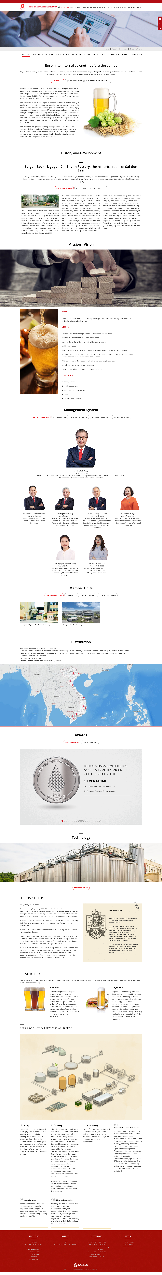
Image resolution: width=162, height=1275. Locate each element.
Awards (125, 54)
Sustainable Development (104, 7)
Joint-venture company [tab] (107, 595)
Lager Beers (118, 987)
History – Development (43, 54)
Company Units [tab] (71, 595)
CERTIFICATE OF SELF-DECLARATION (65, 1244)
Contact (132, 7)
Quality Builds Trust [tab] (74, 81)
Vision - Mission (62, 54)
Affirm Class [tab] (57, 81)
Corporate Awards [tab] (90, 742)
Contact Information (96, 1257)
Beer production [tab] (81, 888)
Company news (128, 1242)
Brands (73, 7)
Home (59, 7)
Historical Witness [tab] (64, 188)
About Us (65, 7)
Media (89, 7)
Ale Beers (54, 987)
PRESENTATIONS (96, 1254)
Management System (81, 54)
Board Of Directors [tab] (41, 417)
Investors (81, 7)
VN (141, 7)
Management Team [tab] (60, 417)
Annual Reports (97, 1249)
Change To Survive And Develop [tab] (98, 81)
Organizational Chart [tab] (79, 417)
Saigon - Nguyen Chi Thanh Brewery (35, 625)
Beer (65, 1242)
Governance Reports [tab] (121, 417)
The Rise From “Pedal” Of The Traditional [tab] (91, 188)
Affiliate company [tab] (87, 595)
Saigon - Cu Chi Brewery (72, 625)
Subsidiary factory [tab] (54, 595)
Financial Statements (97, 1244)
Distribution (121, 7)
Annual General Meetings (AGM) (97, 1247)
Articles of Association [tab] (100, 417)
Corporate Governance (97, 1252)
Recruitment (128, 1247)
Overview (26, 54)
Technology (136, 54)
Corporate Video (128, 1244)
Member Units (99, 54)
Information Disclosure (97, 1242)
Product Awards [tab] (72, 742)
